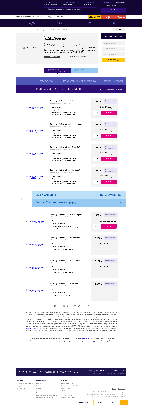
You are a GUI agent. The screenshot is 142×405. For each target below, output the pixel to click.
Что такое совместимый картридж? (111, 89)
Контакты (39, 393)
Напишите (46, 371)
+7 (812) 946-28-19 (69, 4)
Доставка (39, 388)
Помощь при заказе (68, 397)
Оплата (39, 390)
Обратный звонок (70, 2)
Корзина (114, 10)
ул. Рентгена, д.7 (88, 2)
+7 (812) (96, 371)
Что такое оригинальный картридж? (111, 203)
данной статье (30, 328)
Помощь (101, 402)
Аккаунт (64, 390)
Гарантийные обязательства (46, 397)
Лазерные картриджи (25, 17)
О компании (40, 386)
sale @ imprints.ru (88, 4)
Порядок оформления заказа (46, 395)
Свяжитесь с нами (67, 383)
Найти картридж (113, 60)
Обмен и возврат (67, 395)
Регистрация (107, 2)
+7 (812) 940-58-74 (50, 4)
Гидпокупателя (121, 17)
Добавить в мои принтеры (78, 56)
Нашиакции (108, 17)
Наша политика (66, 388)
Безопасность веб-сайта (69, 386)
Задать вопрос (52, 56)
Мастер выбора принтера (94, 17)
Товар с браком (66, 393)
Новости (39, 383)
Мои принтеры (82, 402)
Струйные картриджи (45, 17)
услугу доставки (88, 338)
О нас (114, 389)
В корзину (109, 112)
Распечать (119, 29)
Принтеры (61, 17)
